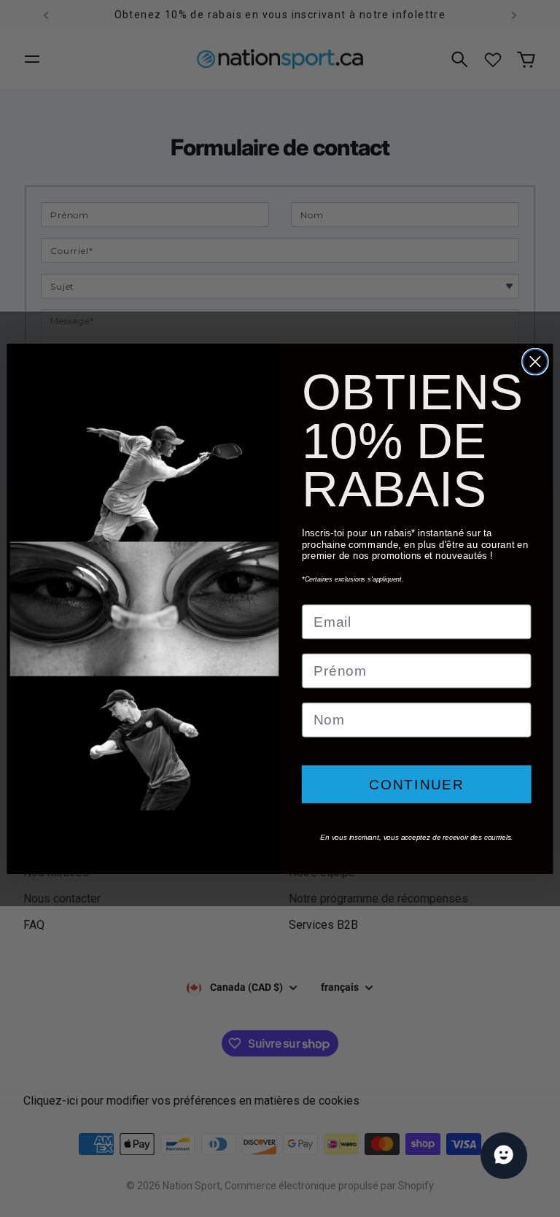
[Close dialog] (535, 361)
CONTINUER (416, 784)
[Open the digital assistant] (504, 1155)
